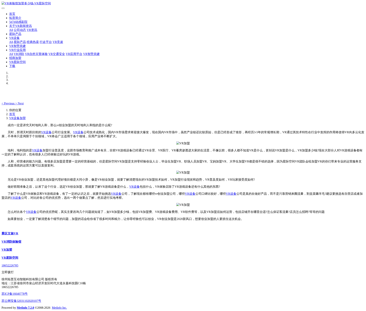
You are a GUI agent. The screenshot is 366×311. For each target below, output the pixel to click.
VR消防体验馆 (11, 241)
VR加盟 (7, 249)
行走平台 (46, 42)
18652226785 (10, 265)
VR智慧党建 (17, 46)
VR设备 (14, 38)
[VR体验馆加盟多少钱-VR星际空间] (183, 4)
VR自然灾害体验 (36, 54)
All (11, 30)
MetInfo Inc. (59, 307)
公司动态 (20, 30)
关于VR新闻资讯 (20, 25)
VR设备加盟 (17, 118)
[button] (8, 103)
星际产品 (15, 34)
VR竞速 (58, 42)
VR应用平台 (74, 54)
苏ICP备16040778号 (15, 293)
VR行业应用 (17, 50)
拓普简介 (15, 17)
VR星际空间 (17, 62)
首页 (12, 13)
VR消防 (19, 54)
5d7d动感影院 (18, 21)
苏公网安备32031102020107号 (21, 300)
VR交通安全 (56, 54)
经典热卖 (33, 42)
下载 (12, 66)
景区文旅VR (10, 233)
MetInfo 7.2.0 (25, 307)
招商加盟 (15, 58)
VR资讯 (32, 30)
